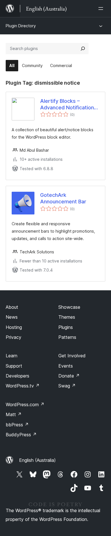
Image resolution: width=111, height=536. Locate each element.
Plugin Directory (21, 25)
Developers (17, 376)
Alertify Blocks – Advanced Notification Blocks (67, 104)
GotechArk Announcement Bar (63, 198)
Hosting (14, 327)
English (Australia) (37, 460)
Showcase (69, 307)
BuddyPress (21, 434)
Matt (14, 414)
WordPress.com (25, 404)
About (12, 307)
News (12, 317)
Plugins (65, 327)
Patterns (67, 337)
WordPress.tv (23, 386)
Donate (69, 376)
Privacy (13, 337)
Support (14, 366)
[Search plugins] (83, 48)
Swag (67, 386)
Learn (11, 355)
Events (65, 366)
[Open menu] (102, 8)
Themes (66, 317)
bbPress (17, 424)
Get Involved (72, 355)
